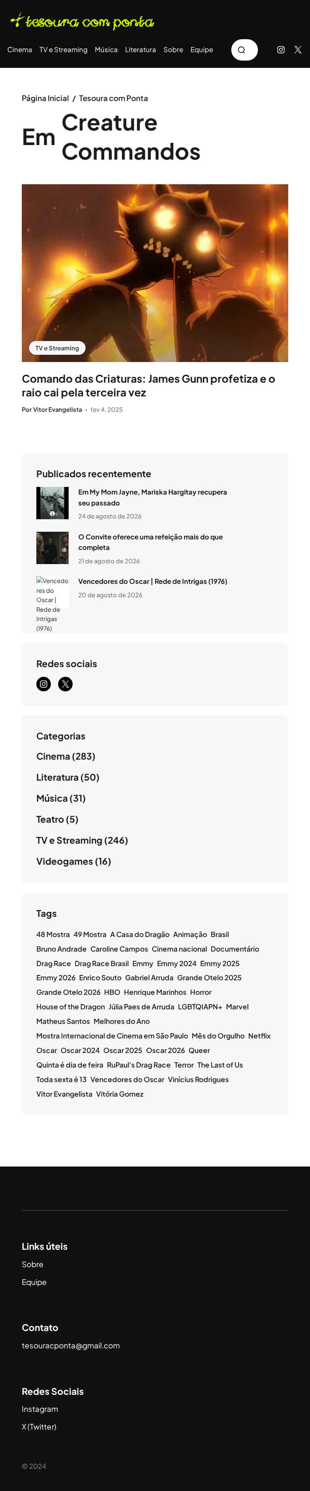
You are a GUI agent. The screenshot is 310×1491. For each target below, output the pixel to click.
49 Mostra (90, 934)
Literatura (57, 777)
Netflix (259, 1035)
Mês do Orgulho (218, 1035)
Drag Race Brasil (102, 963)
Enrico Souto (100, 977)
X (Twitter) (39, 1426)
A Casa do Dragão (140, 934)
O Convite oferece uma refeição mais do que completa (150, 542)
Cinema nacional (179, 948)
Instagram (40, 1408)
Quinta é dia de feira (69, 1064)
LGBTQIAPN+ (200, 1006)
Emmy (142, 963)
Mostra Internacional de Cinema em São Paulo (112, 1035)
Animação (190, 934)
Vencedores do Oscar (127, 1079)
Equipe (34, 1282)
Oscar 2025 (122, 1050)
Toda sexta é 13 (61, 1079)
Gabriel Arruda (149, 977)
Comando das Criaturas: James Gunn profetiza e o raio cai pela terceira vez (148, 385)
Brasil (220, 934)
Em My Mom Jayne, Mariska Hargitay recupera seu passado (152, 497)
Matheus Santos (63, 1021)
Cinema (53, 756)
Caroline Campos (119, 948)
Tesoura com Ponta (113, 98)
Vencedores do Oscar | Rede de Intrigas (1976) (152, 581)
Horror (201, 992)
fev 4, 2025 (106, 409)
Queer (199, 1050)
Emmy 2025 (220, 963)
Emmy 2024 (177, 963)
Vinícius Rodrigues (198, 1079)
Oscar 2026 (165, 1050)
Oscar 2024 (80, 1050)
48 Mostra (53, 934)
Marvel (237, 1006)
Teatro (50, 819)
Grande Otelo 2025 (209, 977)
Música (52, 798)
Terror (184, 1064)
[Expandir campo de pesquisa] (244, 50)
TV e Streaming (57, 348)
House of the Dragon (70, 1006)
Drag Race (53, 963)
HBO (112, 992)
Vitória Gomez (119, 1093)
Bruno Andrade (61, 948)
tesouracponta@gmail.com (71, 1345)
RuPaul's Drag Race (139, 1064)
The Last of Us (220, 1064)
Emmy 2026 (55, 977)
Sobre (33, 1264)
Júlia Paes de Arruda (141, 1006)
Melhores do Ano (122, 1021)
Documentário (235, 948)
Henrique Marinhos (155, 992)
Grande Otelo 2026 (68, 992)
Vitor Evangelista (64, 1093)
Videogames (64, 861)
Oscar (46, 1050)
